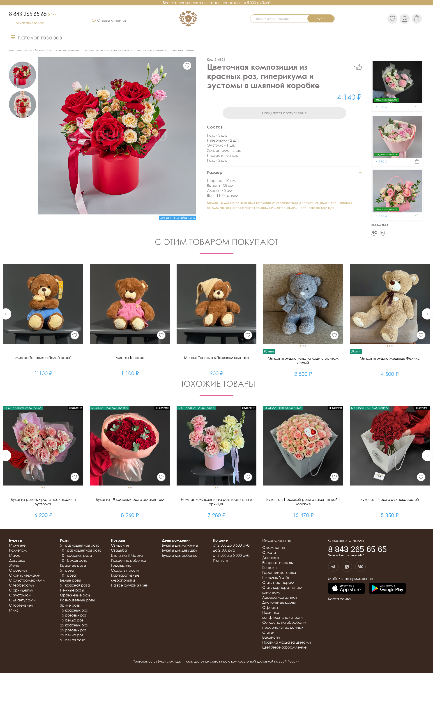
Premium (220, 560)
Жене (14, 565)
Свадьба (119, 550)
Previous (5, 314)
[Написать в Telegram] (333, 567)
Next (427, 314)
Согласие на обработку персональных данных (284, 625)
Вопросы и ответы (278, 562)
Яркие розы (70, 605)
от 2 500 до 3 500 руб (231, 545)
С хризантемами (24, 575)
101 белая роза (74, 560)
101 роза (68, 575)
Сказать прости (125, 570)
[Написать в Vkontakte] (360, 567)
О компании (273, 547)
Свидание (120, 545)
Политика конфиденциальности (282, 615)
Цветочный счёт (275, 577)
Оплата (269, 552)
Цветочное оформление (284, 647)
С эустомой (20, 595)
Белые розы (70, 580)
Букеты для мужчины (180, 545)
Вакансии (271, 637)
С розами (18, 570)
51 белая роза (72, 640)
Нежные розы (72, 590)
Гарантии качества (279, 572)
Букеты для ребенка (180, 555)
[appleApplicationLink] (346, 588)
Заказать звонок (29, 23)
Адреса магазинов (279, 597)
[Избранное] (187, 66)
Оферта (270, 607)
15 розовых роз (73, 615)
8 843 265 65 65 (33, 14)
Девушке (17, 560)
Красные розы (73, 565)
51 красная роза (75, 585)
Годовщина (121, 565)
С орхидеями (21, 590)
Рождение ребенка (128, 560)
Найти (320, 18)
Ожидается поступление (284, 113)
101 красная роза (76, 555)
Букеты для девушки (179, 550)
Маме (14, 555)
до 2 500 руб (224, 550)
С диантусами (22, 600)
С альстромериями (27, 580)
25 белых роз (71, 635)
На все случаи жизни (129, 585)
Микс (14, 610)
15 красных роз (74, 610)
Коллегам (18, 550)
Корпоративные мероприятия (125, 577)
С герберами (21, 585)
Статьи (268, 632)
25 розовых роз (73, 630)
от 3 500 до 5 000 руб (231, 555)
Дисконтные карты (279, 602)
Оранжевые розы (75, 595)
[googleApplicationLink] (387, 588)
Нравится (359, 67)
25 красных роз (74, 625)
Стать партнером (278, 582)
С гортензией (21, 605)
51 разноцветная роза (79, 545)
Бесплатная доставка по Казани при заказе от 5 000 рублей (216, 2)
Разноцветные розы (77, 600)
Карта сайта (339, 599)
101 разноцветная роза (80, 550)
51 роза (67, 570)
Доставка (270, 557)
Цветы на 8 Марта (127, 555)
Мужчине (17, 545)
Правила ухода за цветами (286, 642)
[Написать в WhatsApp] (347, 567)
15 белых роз (71, 620)
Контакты (270, 567)
